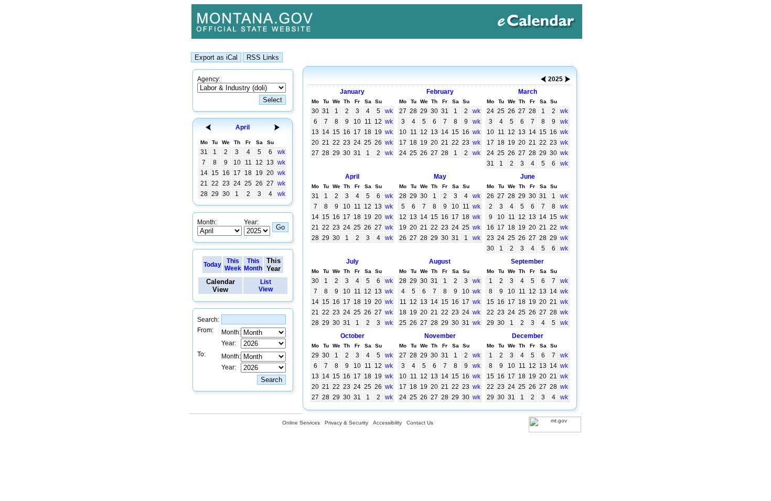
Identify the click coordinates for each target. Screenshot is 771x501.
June (527, 176)
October (352, 336)
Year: (251, 222)
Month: (207, 222)
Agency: (208, 79)
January (352, 91)
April (242, 127)
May (440, 176)
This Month (253, 264)
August (440, 261)
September (527, 261)
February (440, 91)
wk (281, 152)
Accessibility (387, 423)
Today (212, 264)
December (527, 336)
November (440, 336)
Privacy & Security (346, 423)
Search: (208, 319)
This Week (232, 264)
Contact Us (419, 423)
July (352, 261)
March (527, 91)
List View (266, 285)
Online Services (301, 423)
